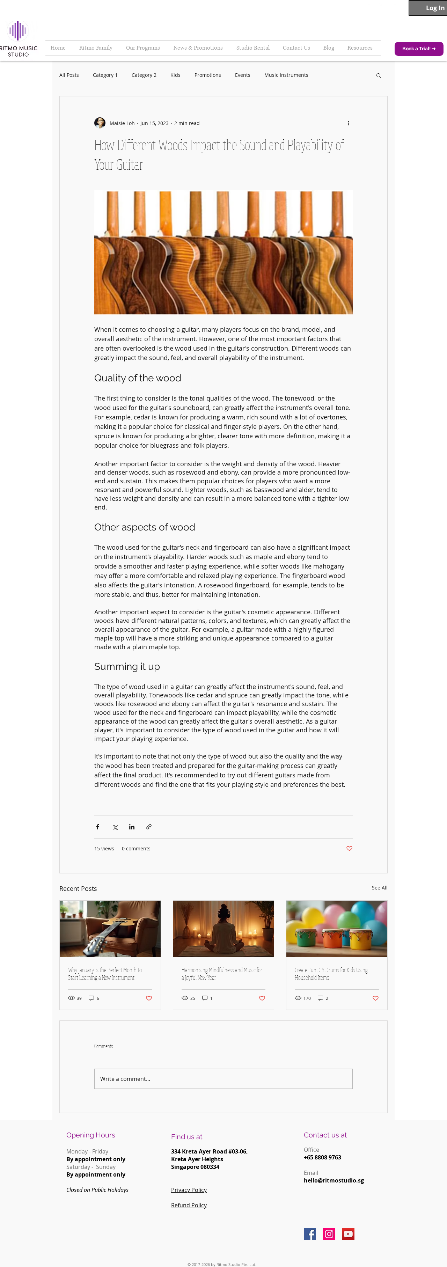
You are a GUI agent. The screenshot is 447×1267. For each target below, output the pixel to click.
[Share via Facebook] (97, 826)
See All (380, 887)
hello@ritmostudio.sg (334, 1180)
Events (242, 75)
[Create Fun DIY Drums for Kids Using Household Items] (336, 929)
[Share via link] (149, 826)
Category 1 (105, 75)
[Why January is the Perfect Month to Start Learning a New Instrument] (110, 929)
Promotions (208, 75)
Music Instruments (286, 75)
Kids (175, 75)
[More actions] (348, 123)
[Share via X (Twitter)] (114, 826)
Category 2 (144, 75)
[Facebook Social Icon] (310, 1234)
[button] (378, 75)
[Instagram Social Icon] (329, 1234)
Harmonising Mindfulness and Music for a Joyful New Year (222, 973)
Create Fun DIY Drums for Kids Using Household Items (331, 973)
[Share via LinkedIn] (132, 826)
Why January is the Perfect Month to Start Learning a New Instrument (105, 973)
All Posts (69, 75)
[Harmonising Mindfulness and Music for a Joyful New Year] (223, 929)
